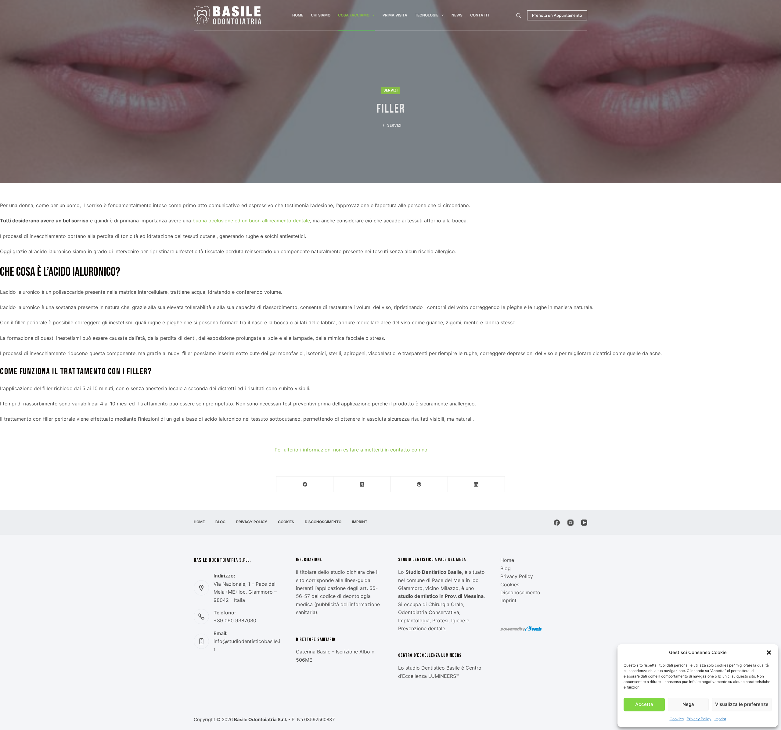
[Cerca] (518, 15)
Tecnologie (426, 15)
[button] (769, 652)
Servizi (390, 90)
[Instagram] (570, 523)
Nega (688, 704)
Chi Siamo (320, 15)
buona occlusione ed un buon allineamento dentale (251, 221)
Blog (220, 522)
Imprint (720, 719)
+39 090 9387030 (235, 620)
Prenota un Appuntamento (557, 15)
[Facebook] (304, 484)
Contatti (479, 15)
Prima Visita (395, 15)
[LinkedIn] (476, 484)
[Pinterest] (419, 484)
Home (297, 15)
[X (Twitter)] (361, 484)
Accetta (644, 704)
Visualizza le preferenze (741, 704)
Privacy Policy (699, 719)
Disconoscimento (323, 522)
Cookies (677, 719)
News (457, 15)
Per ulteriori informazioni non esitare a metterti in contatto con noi (352, 450)
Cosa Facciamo (353, 15)
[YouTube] (584, 523)
